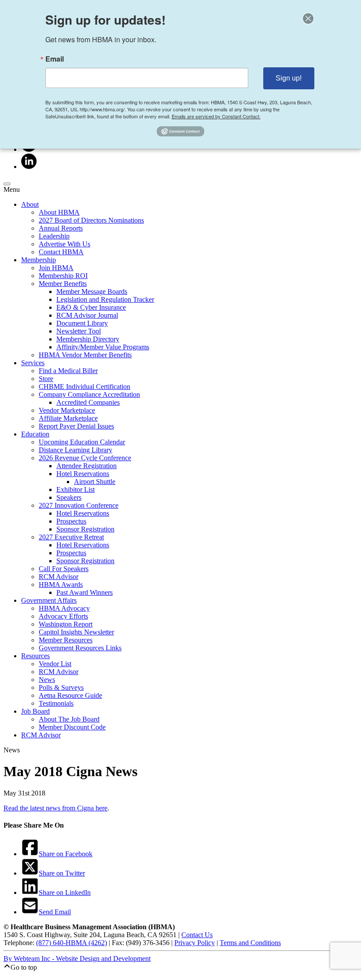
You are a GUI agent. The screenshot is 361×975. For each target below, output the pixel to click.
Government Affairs (49, 600)
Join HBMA (56, 267)
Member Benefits (63, 283)
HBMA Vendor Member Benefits (85, 355)
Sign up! (289, 78)
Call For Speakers (63, 568)
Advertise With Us (64, 244)
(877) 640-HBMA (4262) (71, 942)
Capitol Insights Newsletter (76, 632)
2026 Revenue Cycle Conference (85, 458)
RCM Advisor (58, 576)
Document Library (82, 323)
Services (32, 363)
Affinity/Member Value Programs (102, 347)
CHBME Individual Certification (84, 386)
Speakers (68, 497)
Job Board (35, 711)
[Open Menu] (7, 184)
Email (54, 58)
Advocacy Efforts (63, 616)
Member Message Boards (91, 291)
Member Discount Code (72, 727)
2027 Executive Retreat (71, 537)
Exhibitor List (75, 489)
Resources (35, 656)
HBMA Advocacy (64, 608)
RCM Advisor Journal (87, 315)
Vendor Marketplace (67, 410)
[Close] (308, 18)
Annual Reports (61, 228)
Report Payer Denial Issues (76, 426)
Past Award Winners (84, 592)
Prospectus (71, 521)
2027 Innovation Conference (78, 505)
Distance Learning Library (75, 450)
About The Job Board (69, 719)
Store (46, 378)
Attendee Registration (86, 465)
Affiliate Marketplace (68, 418)
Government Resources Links (80, 648)
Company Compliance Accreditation (89, 394)
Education (35, 434)
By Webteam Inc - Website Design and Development (77, 958)
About (30, 204)
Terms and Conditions (250, 942)
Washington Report (65, 624)
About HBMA (59, 212)
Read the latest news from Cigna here (55, 808)
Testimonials (56, 703)
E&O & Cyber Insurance (91, 307)
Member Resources (65, 640)
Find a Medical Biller (68, 370)
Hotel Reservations (82, 473)
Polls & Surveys (61, 687)
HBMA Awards (61, 584)
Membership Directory (87, 339)
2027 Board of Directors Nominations (91, 220)
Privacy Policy (194, 942)
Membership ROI (63, 275)
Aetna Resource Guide (70, 695)
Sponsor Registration (85, 529)
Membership (38, 260)
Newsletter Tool (78, 331)
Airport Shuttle (94, 481)
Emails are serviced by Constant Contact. (216, 116)
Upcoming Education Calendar (82, 442)
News (47, 679)
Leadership (54, 236)
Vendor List (55, 663)
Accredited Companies (88, 402)
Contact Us (197, 934)
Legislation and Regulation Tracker (105, 299)
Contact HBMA (61, 252)
